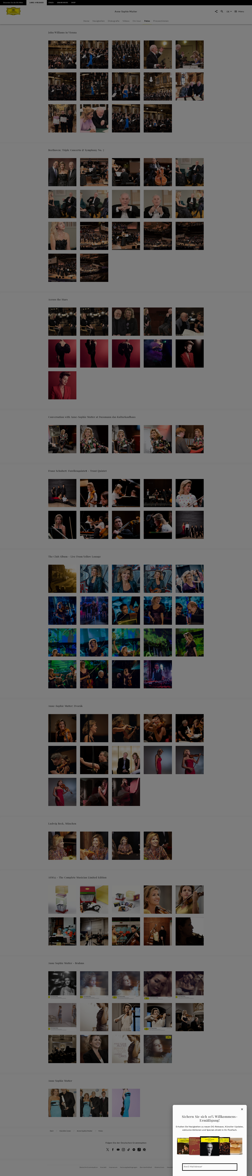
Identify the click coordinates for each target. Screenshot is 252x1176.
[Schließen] (242, 1109)
